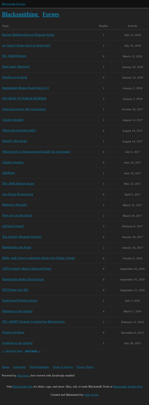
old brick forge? (13, 226)
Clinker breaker (13, 120)
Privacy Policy (85, 366)
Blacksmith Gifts (23, 386)
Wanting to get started (17, 311)
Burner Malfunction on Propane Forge (28, 35)
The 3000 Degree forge (18, 183)
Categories (19, 366)
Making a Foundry (15, 204)
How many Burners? (16, 66)
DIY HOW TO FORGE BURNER (24, 98)
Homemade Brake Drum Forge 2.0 (25, 88)
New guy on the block (17, 215)
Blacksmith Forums (13, 3)
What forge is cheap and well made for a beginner (36, 151)
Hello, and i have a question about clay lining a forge (38, 258)
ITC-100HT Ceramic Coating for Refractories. (33, 321)
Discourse (23, 375)
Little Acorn (91, 394)
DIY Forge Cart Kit (15, 290)
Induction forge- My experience (24, 109)
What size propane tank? (19, 130)
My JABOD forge (14, 56)
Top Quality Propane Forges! (22, 237)
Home (5, 366)
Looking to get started (17, 343)
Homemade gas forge (16, 247)
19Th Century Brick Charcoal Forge (26, 268)
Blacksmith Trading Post (128, 386)
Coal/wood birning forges (19, 300)
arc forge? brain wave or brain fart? (26, 45)
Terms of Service (63, 366)
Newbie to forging (14, 77)
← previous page (12, 350)
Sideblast (8, 173)
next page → (33, 350)
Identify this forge (14, 141)
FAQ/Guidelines (39, 366)
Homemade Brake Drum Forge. (23, 279)
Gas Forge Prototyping (17, 194)
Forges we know (13, 332)
